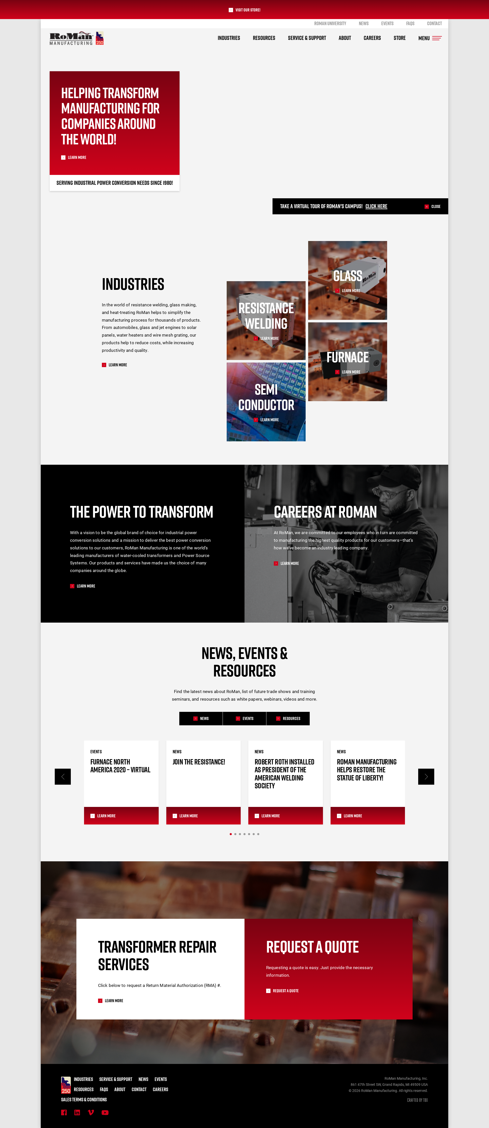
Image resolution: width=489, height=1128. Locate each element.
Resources (264, 38)
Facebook (64, 1112)
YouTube (105, 1112)
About (345, 38)
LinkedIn (77, 1112)
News (364, 23)
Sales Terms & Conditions (84, 1099)
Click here (376, 206)
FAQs (410, 23)
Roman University (330, 23)
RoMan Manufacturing (77, 38)
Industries (229, 38)
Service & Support (307, 38)
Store (400, 38)
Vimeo (91, 1112)
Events (387, 23)
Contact (434, 23)
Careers (372, 38)
